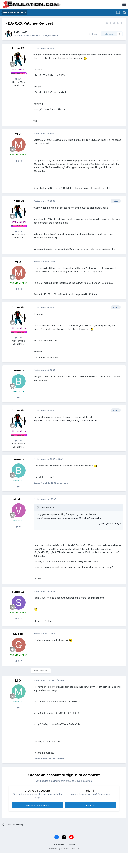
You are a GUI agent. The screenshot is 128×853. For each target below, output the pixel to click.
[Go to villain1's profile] (19, 510)
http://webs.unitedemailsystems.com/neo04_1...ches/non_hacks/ (66, 420)
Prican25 (22, 32)
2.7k (19, 79)
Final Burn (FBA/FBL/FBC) (45, 35)
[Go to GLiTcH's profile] (19, 645)
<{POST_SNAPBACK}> (109, 523)
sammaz (18, 591)
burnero (18, 370)
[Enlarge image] (85, 58)
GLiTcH (18, 633)
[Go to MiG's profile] (19, 691)
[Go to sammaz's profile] (19, 603)
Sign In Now (90, 805)
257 (19, 661)
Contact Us (58, 844)
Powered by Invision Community (64, 848)
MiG (18, 680)
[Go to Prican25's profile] (8, 33)
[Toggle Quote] (38, 507)
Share (93, 34)
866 (19, 161)
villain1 (18, 499)
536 (19, 618)
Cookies (71, 844)
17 (19, 526)
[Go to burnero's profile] (19, 381)
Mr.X (18, 133)
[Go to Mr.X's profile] (19, 145)
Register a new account (37, 805)
